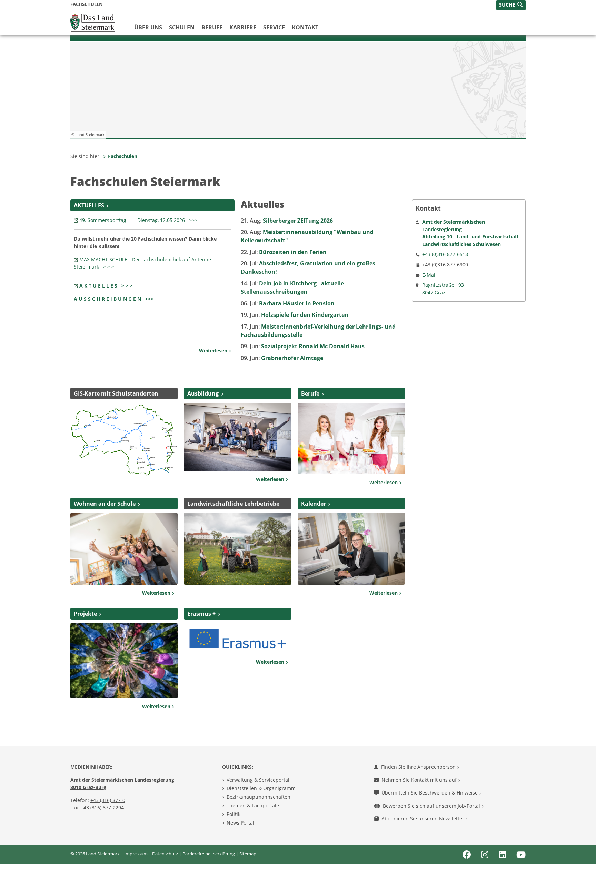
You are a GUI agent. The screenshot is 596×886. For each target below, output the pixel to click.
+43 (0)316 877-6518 (445, 254)
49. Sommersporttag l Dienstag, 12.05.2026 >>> (139, 220)
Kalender (313, 503)
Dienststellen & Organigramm (261, 788)
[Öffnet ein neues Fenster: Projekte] (124, 660)
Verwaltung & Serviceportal (258, 780)
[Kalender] (351, 548)
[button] (511, 5)
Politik (233, 814)
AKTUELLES (89, 205)
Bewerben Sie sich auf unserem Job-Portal (432, 805)
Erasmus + (201, 613)
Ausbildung (203, 393)
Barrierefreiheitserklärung (208, 853)
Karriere (242, 27)
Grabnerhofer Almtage (282, 358)
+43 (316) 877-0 (107, 800)
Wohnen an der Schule (105, 503)
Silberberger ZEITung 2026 (287, 220)
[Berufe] (351, 438)
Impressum (136, 853)
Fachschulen (122, 156)
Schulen (182, 27)
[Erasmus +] (237, 638)
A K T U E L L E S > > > (105, 285)
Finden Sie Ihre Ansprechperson (419, 766)
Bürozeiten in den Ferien (284, 252)
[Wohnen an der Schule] (124, 548)
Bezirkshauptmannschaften (258, 796)
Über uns (148, 27)
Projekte (85, 613)
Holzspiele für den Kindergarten (294, 315)
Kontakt (305, 27)
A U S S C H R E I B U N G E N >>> (113, 298)
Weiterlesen (214, 350)
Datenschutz (165, 853)
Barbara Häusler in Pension (288, 303)
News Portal (240, 822)
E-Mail (429, 275)
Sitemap (247, 853)
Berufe (211, 27)
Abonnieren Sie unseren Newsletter (423, 818)
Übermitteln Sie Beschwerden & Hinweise (430, 792)
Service (274, 27)
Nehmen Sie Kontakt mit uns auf (419, 780)
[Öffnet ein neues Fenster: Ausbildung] (237, 436)
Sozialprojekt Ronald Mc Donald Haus (303, 346)
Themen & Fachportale (253, 805)
